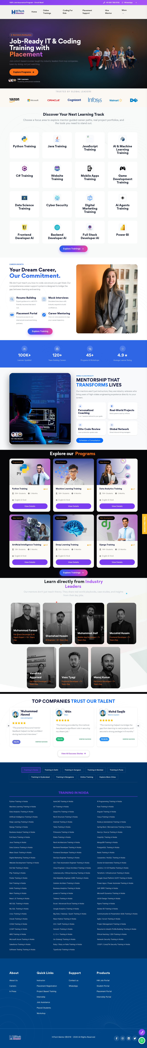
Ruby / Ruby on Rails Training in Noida (67, 944)
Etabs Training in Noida (62, 837)
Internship (41, 997)
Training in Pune (116, 770)
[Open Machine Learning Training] (73, 471)
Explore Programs (23, 72)
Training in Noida (31, 770)
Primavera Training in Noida (63, 832)
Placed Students (44, 1008)
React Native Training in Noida (64, 919)
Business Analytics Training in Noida (66, 888)
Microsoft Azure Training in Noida (21, 939)
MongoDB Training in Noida (107, 842)
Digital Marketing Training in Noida (22, 858)
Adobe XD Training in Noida (107, 909)
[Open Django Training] (117, 527)
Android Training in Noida (62, 822)
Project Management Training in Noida (111, 924)
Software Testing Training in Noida (22, 949)
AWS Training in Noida (17, 934)
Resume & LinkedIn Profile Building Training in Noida (116, 929)
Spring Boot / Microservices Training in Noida (114, 827)
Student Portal (103, 986)
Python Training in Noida (18, 801)
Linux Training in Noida (18, 914)
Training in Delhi (51, 770)
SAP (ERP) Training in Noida (107, 888)
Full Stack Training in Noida (19, 837)
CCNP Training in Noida (18, 929)
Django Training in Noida (18, 827)
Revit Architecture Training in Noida (66, 842)
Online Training (86, 777)
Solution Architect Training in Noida (66, 883)
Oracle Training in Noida (18, 919)
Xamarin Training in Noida (62, 929)
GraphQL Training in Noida (107, 837)
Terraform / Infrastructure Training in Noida (113, 873)
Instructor (41, 980)
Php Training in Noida (17, 873)
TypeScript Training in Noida (64, 949)
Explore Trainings (72, 248)
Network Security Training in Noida (110, 939)
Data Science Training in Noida (21, 847)
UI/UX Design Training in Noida (108, 898)
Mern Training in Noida (17, 893)
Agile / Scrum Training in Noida (108, 919)
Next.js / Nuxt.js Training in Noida (109, 832)
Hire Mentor (108, 12)
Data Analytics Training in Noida (21, 812)
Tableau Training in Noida (62, 898)
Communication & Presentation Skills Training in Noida (117, 914)
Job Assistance (43, 1002)
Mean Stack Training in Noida (20, 852)
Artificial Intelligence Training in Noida (23, 817)
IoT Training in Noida (61, 807)
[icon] (116, 1039)
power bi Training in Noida (63, 893)
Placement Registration (47, 986)
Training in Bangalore (65, 777)
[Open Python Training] (29, 471)
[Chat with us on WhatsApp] (141, 1040)
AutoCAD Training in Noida (63, 801)
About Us (13, 980)
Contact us (73, 980)
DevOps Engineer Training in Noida (66, 858)
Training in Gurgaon (73, 770)
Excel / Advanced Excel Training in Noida (68, 903)
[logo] (15, 1037)
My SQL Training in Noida (18, 909)
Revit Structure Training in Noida (65, 817)
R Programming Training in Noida (109, 801)
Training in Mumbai (95, 770)
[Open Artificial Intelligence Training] (29, 527)
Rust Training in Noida (105, 807)
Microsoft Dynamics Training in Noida (111, 893)
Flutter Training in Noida (18, 878)
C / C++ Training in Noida (62, 934)
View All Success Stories (72, 753)
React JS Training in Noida (19, 898)
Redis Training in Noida (105, 852)
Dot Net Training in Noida (18, 868)
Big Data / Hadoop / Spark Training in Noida (69, 914)
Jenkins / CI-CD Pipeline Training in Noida (112, 868)
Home (34, 12)
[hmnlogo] (18, 12)
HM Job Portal (103, 980)
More (124, 10)
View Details (29, 506)
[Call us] (142, 1032)
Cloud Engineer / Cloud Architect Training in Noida (72, 868)
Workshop (41, 1013)
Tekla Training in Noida (61, 827)
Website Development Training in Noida (24, 863)
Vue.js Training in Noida (106, 817)
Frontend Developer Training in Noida (67, 852)
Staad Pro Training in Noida (63, 812)
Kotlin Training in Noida (18, 888)
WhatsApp (73, 986)
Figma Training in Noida (106, 903)
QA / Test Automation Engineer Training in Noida (71, 863)
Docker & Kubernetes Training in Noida (111, 863)
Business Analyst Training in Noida (22, 832)
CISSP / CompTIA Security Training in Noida (113, 944)
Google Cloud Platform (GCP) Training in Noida (114, 878)
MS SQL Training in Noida (19, 903)
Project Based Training (46, 991)
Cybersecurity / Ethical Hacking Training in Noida (71, 873)
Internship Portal (104, 997)
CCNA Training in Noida (18, 924)
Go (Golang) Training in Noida (64, 939)
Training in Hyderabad (40, 777)
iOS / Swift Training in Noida (63, 924)
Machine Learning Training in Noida (22, 807)
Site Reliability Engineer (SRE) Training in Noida (70, 878)
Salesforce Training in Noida (19, 944)
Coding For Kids (68, 12)
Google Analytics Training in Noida (66, 909)
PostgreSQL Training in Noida (108, 847)
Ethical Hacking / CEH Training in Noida (112, 934)
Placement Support (87, 12)
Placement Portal (104, 991)
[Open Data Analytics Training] (117, 471)
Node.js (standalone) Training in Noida (111, 822)
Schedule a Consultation (89, 440)
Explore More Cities (108, 777)
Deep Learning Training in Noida (21, 822)
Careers (12, 986)
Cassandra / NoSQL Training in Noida (111, 858)
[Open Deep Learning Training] (73, 527)
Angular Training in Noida (106, 812)
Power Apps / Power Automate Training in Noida (115, 883)
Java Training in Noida (17, 842)
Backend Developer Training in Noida (67, 847)
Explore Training (40, 331)
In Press (12, 991)
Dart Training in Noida (17, 883)
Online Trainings (47, 12)
